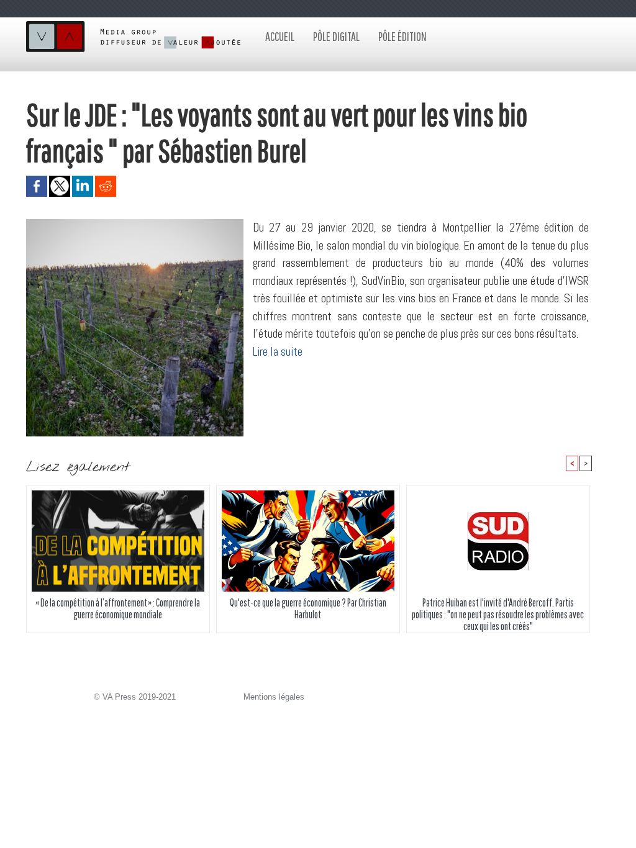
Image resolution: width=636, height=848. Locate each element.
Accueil (279, 36)
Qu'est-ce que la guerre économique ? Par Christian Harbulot (308, 608)
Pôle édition (402, 36)
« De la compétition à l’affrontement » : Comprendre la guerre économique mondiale (117, 608)
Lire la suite (277, 351)
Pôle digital (336, 36)
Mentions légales (273, 696)
